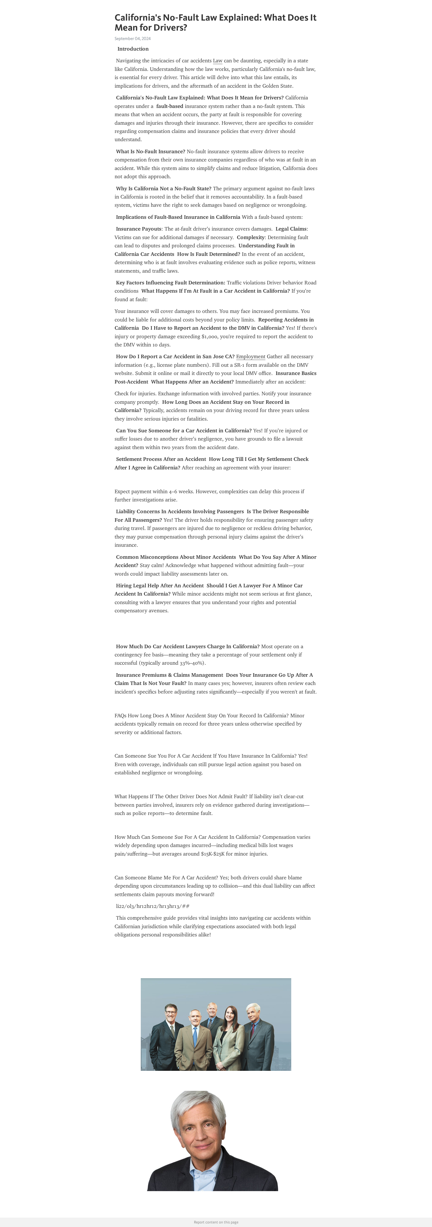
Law (217, 60)
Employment (250, 356)
